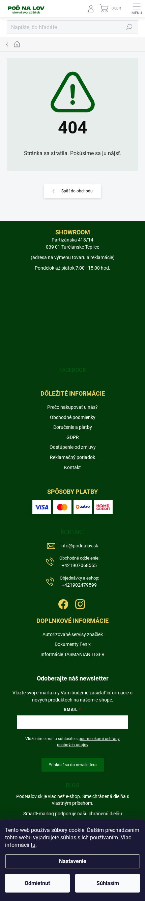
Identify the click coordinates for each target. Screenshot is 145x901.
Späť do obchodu (77, 191)
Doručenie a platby (72, 427)
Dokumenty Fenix (73, 644)
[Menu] (136, 8)
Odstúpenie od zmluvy (73, 447)
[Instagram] (79, 603)
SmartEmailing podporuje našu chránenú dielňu (72, 813)
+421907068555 (79, 562)
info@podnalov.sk (79, 545)
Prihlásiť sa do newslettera (73, 764)
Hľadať (129, 27)
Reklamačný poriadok (72, 457)
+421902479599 (79, 581)
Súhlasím (107, 883)
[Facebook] (62, 603)
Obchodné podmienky (72, 417)
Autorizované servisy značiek (72, 634)
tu (33, 845)
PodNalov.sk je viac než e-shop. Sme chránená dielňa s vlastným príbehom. (72, 800)
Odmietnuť (37, 883)
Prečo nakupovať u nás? (72, 407)
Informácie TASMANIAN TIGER (72, 654)
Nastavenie (72, 861)
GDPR (72, 437)
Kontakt (72, 467)
